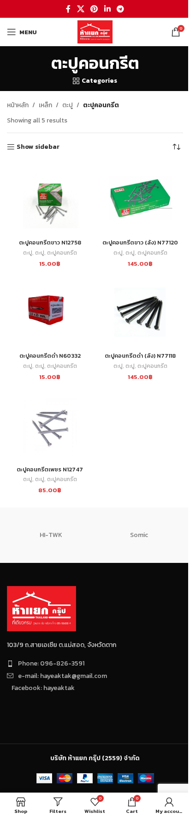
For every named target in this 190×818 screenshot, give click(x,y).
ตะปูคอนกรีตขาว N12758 (50, 242)
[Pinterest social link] (94, 9)
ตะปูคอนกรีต (62, 253)
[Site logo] (95, 31)
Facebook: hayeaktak (43, 688)
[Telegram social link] (120, 9)
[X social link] (80, 9)
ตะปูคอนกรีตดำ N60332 (50, 355)
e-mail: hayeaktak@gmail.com (62, 676)
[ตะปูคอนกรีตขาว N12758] (50, 199)
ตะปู (67, 105)
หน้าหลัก (18, 105)
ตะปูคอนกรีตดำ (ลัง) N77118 (140, 355)
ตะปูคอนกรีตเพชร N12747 (50, 469)
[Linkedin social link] (107, 9)
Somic (139, 535)
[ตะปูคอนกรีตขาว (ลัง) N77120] (140, 199)
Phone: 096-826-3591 (51, 663)
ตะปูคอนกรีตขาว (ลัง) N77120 (140, 242)
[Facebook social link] (68, 9)
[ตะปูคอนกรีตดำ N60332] (50, 312)
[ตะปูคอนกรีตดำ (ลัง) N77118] (140, 312)
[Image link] (41, 608)
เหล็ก (45, 105)
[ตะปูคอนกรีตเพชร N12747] (50, 426)
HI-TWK (51, 535)
